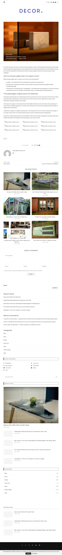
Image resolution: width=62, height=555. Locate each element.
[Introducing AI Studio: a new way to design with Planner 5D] (17, 229)
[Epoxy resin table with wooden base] (17, 181)
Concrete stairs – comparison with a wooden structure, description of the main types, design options (33, 318)
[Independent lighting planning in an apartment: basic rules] (8, 434)
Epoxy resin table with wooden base (17, 192)
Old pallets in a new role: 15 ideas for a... (17, 217)
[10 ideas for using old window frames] (45, 206)
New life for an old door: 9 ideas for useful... (45, 240)
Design (5, 340)
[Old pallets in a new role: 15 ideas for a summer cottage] (17, 206)
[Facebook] (22, 545)
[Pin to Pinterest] (37, 145)
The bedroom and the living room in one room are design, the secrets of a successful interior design (31, 321)
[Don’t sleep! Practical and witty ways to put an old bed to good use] (45, 181)
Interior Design (7, 349)
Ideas (5, 346)
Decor (5, 336)
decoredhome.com (11, 58)
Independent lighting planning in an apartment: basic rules (17, 300)
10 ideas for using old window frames (45, 217)
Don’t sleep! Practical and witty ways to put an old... (45, 192)
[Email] (55, 2)
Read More (34, 553)
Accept (28, 553)
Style (5, 353)
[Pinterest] (51, 2)
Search (5, 285)
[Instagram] (50, 2)
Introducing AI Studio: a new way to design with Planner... (17, 241)
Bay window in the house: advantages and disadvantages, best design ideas (22, 303)
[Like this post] (33, 145)
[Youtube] (53, 2)
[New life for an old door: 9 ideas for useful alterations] (45, 229)
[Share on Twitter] (36, 145)
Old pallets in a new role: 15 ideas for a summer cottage (17, 310)
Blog (5, 333)
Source (5, 138)
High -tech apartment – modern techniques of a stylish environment (24, 324)
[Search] (57, 2)
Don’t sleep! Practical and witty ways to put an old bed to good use (19, 306)
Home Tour (6, 343)
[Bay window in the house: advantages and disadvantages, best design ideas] (8, 443)
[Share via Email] (39, 145)
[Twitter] (48, 2)
